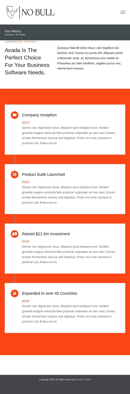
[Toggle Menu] (123, 12)
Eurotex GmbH (83, 379)
